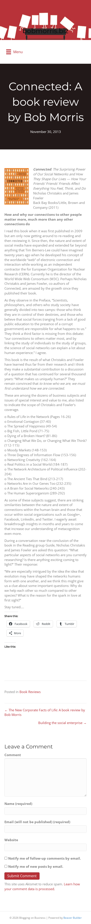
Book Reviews (30, 692)
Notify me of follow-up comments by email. (44, 858)
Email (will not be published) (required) (37, 822)
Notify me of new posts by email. (35, 866)
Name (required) (18, 803)
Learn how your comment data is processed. (42, 886)
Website (11, 840)
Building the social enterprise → (62, 723)
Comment (12, 755)
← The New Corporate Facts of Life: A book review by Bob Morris (44, 712)
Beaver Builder (72, 918)
